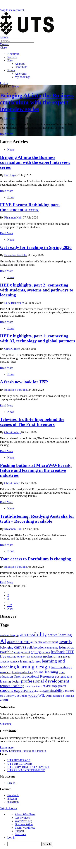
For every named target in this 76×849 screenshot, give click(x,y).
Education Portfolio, (16, 255)
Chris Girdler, (12, 348)
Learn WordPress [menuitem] (25, 827)
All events (21, 73)
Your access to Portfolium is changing (35, 558)
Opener (4, 44)
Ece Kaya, (10, 175)
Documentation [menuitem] (24, 824)
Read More (6, 133)
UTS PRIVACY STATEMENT (26, 770)
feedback (58, 652)
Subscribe (5, 723)
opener (4, 37)
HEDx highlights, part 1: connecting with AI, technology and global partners (37, 338)
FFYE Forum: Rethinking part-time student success (30, 207)
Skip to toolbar (8, 808)
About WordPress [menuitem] (25, 814)
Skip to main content (12, 10)
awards (65, 641)
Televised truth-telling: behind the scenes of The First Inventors (32, 422)
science (38, 685)
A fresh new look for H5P (24, 381)
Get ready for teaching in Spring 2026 (36, 247)
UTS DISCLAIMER (19, 763)
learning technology (22, 672)
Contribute (21, 67)
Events (11, 70)
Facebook (13, 795)
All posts (20, 63)
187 (9, 605)
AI (3, 641)
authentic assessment (44, 642)
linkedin (12, 798)
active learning (60, 635)
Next (10, 608)
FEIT (69, 652)
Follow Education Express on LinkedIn (23, 750)
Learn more (6, 747)
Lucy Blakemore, (14, 302)
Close (3, 47)
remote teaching (12, 686)
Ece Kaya (10, 118)
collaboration (35, 647)
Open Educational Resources (34, 676)
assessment (18, 641)
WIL (41, 695)
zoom (4, 700)
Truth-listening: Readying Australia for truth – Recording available (37, 519)
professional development (45, 680)
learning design (33, 666)
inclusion (50, 656)
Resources (13, 53)
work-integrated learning (60, 695)
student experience (17, 690)
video (33, 695)
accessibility (33, 634)
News (15, 86)
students (38, 690)
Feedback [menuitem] (20, 834)
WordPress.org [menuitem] (23, 821)
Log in (11, 782)
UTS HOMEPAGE (18, 760)
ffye (3, 656)
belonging (6, 647)
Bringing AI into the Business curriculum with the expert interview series (37, 102)
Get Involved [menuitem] (22, 817)
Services (12, 57)
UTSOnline (20, 695)
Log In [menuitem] (11, 837)
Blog (10, 60)
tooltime (70, 690)
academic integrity (9, 635)
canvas (20, 646)
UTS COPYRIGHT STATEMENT (28, 767)
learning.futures (30, 661)
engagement (22, 652)
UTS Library (7, 695)
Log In (4, 83)
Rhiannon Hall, (13, 217)
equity (36, 652)
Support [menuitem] (19, 830)
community (51, 647)
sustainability (53, 690)
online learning (46, 672)
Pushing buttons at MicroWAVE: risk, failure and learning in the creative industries (36, 470)
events (46, 652)
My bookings (22, 76)
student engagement (54, 685)
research (29, 686)
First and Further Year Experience (24, 656)
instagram (13, 801)
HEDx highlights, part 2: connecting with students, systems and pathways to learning (36, 290)
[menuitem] (41, 844)
